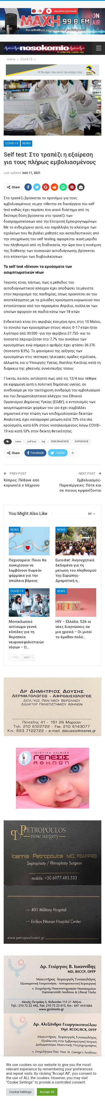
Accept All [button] (47, 1092)
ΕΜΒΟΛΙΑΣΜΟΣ (60, 441)
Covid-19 (11, 143)
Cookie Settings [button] (20, 1092)
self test (31, 441)
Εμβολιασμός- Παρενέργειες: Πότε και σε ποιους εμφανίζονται (80, 485)
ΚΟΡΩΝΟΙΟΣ (82, 441)
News (26, 143)
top (43, 441)
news (18, 441)
